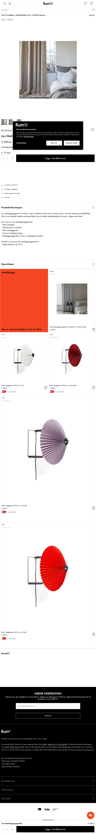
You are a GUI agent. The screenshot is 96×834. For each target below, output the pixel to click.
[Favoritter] (85, 3)
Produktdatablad (11, 392)
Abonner (47, 715)
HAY (22, 747)
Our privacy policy (29, 137)
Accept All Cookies (72, 143)
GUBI (11, 747)
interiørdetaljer (62, 744)
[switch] (48, 207)
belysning (51, 744)
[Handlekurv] (92, 3)
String (16, 747)
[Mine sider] (10, 3)
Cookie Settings (21, 143)
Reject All (54, 143)
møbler (44, 744)
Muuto (7, 747)
